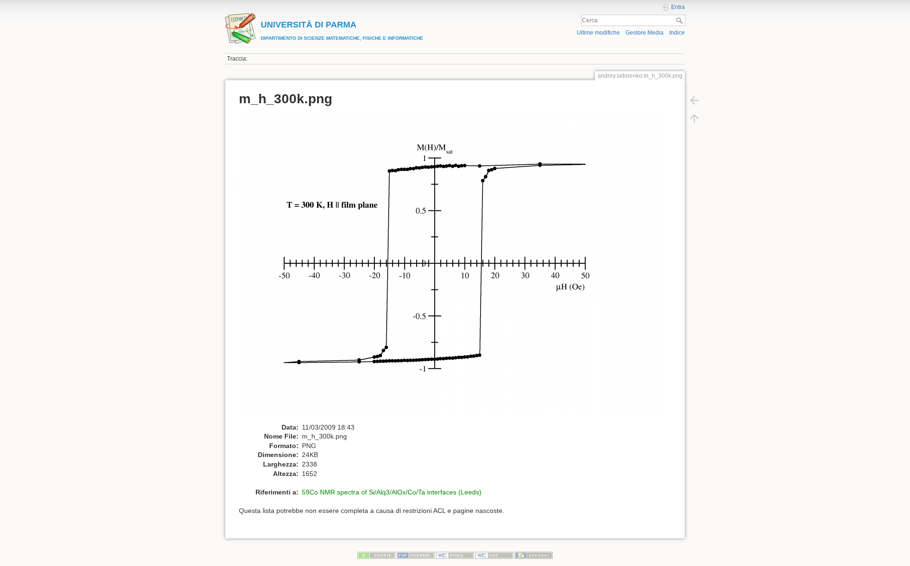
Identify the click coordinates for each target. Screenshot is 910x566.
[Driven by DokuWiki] (534, 555)
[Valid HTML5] (455, 555)
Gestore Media (645, 32)
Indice (677, 32)
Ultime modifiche (598, 32)
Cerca (680, 20)
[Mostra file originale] (457, 267)
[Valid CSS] (494, 555)
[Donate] (376, 555)
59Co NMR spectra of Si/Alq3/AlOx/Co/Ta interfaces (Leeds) (392, 492)
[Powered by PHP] (416, 555)
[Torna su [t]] (694, 118)
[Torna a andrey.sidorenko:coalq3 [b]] (694, 100)
